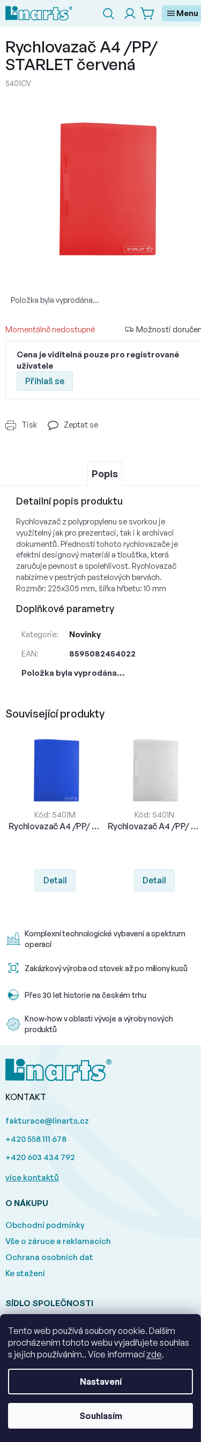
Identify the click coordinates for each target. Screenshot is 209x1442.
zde (154, 1354)
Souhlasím (100, 1415)
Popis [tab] (105, 473)
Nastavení (101, 1381)
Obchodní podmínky (45, 1225)
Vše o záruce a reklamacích (58, 1241)
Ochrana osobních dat (49, 1257)
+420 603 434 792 (40, 1157)
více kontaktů (32, 1177)
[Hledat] (108, 13)
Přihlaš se (44, 381)
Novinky (85, 634)
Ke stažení (25, 1273)
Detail (55, 880)
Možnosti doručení (170, 329)
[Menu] (183, 13)
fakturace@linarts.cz (47, 1121)
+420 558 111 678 (35, 1139)
